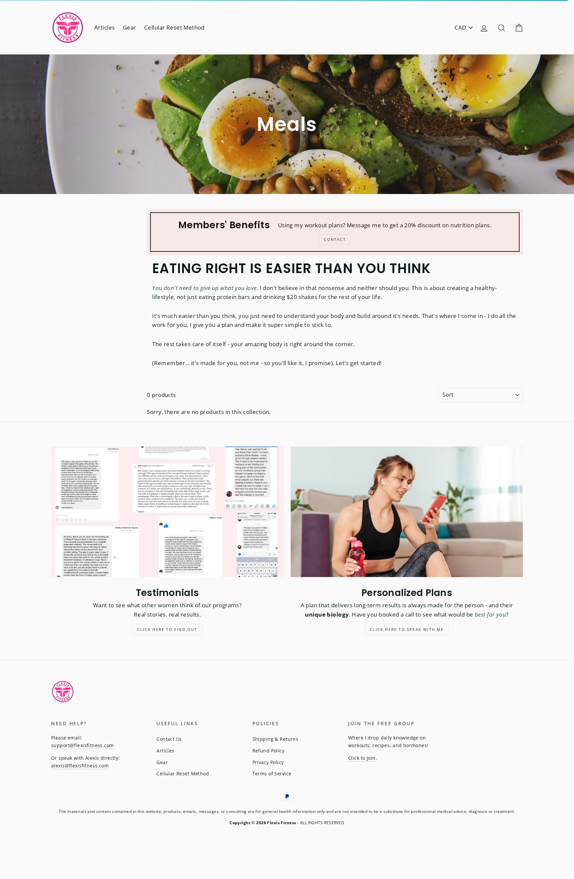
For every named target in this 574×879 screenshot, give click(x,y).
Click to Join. (362, 758)
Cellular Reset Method (174, 27)
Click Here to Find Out (167, 629)
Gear (129, 27)
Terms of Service (272, 773)
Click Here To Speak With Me (406, 629)
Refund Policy (268, 750)
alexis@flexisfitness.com (80, 765)
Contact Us (169, 739)
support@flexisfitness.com (82, 745)
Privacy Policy (268, 762)
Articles (104, 27)
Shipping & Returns (275, 739)
